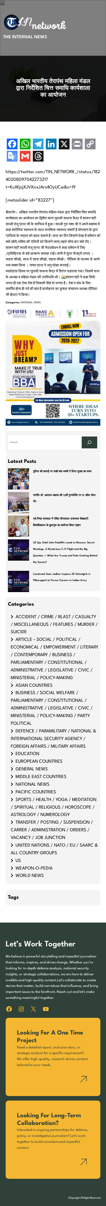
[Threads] (38, 157)
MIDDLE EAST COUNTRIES (41, 777)
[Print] (77, 145)
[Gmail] (25, 157)
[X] (64, 145)
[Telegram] (38, 145)
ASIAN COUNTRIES (34, 685)
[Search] (89, 442)
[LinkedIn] (51, 145)
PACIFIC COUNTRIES (36, 792)
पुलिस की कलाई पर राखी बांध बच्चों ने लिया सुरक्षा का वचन (62, 471)
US (18, 861)
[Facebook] (12, 145)
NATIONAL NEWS (31, 302)
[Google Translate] (12, 157)
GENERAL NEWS (32, 769)
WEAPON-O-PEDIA (34, 868)
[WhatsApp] (25, 145)
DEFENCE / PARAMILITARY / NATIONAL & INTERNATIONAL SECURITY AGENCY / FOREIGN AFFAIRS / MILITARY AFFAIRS (53, 739)
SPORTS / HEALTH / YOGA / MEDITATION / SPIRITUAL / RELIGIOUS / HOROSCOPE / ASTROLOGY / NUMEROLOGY (53, 807)
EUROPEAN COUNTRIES (39, 761)
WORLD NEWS (30, 876)
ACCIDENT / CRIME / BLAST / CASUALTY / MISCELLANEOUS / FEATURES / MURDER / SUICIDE (54, 625)
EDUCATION (27, 754)
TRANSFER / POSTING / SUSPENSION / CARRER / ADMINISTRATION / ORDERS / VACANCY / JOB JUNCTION (52, 830)
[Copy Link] (90, 145)
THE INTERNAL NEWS (25, 37)
